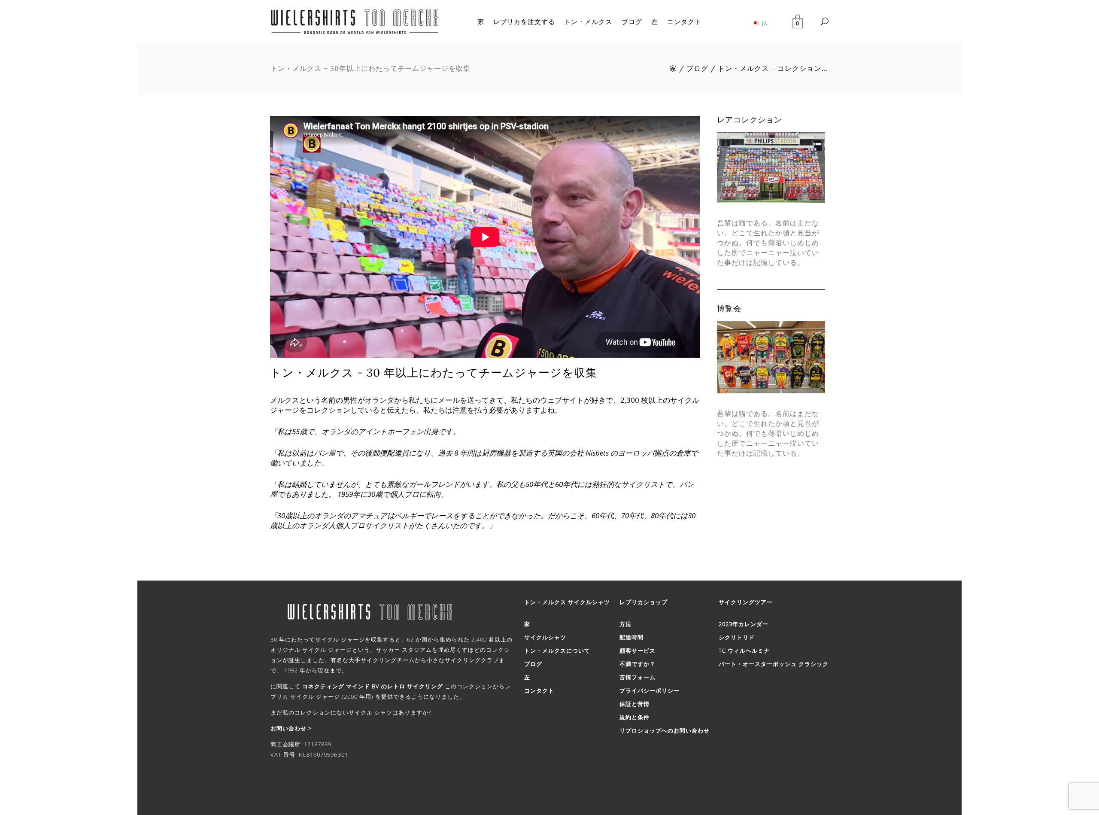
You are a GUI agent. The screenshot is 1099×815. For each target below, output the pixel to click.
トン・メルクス (588, 21)
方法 (625, 624)
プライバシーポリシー (649, 690)
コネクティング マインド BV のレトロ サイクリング (372, 686)
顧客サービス (637, 650)
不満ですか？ (637, 664)
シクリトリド (737, 637)
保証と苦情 (634, 704)
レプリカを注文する (524, 21)
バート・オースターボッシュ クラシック (774, 664)
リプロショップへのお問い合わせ (664, 730)
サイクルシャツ (545, 637)
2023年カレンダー (743, 624)
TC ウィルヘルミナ (744, 650)
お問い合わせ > (291, 728)
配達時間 (631, 637)
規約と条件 (634, 717)
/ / (749, 68)
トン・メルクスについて (557, 650)
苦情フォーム (637, 677)
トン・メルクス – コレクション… (773, 68)
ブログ (632, 21)
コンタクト (684, 21)
